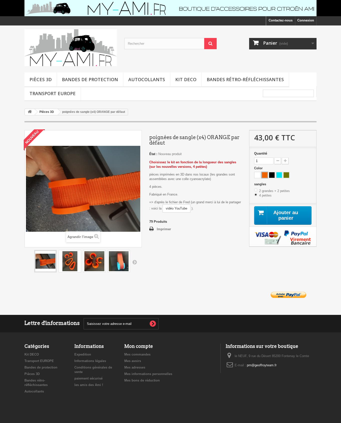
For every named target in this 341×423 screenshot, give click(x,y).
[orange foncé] (264, 175)
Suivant (134, 261)
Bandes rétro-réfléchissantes (245, 79)
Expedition (82, 354)
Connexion (305, 20)
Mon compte (138, 346)
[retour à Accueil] (29, 112)
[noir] (272, 175)
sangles (260, 184)
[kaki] (286, 175)
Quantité (260, 153)
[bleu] (279, 175)
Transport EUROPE (52, 93)
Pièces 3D (40, 79)
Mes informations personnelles (148, 374)
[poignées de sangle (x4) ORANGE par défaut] (45, 261)
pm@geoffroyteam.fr (262, 365)
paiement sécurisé (88, 378)
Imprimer (164, 229)
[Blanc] (257, 175)
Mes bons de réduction (142, 380)
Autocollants (146, 79)
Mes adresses (134, 367)
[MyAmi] (70, 47)
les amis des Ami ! (88, 385)
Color (259, 168)
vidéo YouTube (176, 208)
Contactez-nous (281, 20)
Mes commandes (137, 354)
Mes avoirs (132, 361)
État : (153, 154)
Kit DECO (185, 79)
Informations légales (90, 361)
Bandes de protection (90, 79)
